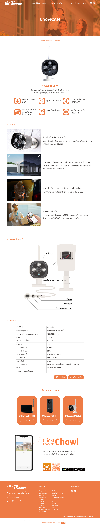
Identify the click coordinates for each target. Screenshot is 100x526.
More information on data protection (51, 523)
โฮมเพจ (42, 41)
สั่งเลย (27, 420)
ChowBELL (42, 504)
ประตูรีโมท (42, 508)
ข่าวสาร (66, 3)
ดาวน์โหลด (75, 3)
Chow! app (41, 506)
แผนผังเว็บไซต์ (55, 510)
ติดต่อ (83, 3)
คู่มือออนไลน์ (60, 377)
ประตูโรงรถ (42, 495)
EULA (53, 502)
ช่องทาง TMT (42, 512)
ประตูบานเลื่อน (43, 493)
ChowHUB (41, 499)
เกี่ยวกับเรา (55, 491)
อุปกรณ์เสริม (42, 497)
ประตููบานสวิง (42, 491)
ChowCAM (41, 501)
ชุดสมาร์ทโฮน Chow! (44, 510)
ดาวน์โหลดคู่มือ (76, 377)
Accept (63, 523)
